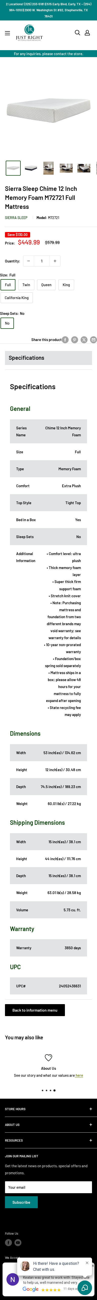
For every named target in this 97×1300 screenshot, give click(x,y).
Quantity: (12, 261)
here (79, 1075)
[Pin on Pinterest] (74, 339)
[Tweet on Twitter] (84, 339)
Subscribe (21, 1202)
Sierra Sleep (16, 218)
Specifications (26, 357)
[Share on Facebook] (65, 339)
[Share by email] (93, 339)
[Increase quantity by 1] (55, 261)
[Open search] (77, 32)
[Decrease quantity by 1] (28, 261)
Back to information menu (34, 1010)
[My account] (87, 32)
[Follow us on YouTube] (17, 1242)
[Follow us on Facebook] (8, 1242)
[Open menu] (7, 33)
